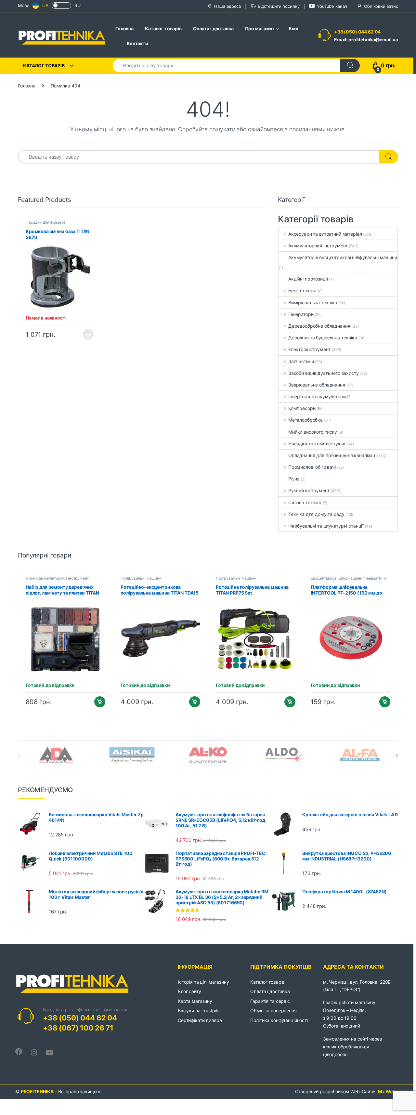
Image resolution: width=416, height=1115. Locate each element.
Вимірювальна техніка (312, 302)
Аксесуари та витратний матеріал (325, 234)
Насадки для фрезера (46, 222)
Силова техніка (304, 502)
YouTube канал (332, 6)
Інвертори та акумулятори (316, 396)
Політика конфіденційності (279, 1020)
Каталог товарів (163, 28)
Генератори (300, 314)
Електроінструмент (309, 349)
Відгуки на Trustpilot (199, 1010)
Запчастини (301, 361)
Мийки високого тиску (312, 432)
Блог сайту (189, 991)
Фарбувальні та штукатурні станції (325, 526)
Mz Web (387, 1091)
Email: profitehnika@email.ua (366, 39)
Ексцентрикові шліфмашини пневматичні (348, 578)
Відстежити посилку (278, 6)
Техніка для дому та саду (316, 514)
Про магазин (259, 28)
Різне (293, 478)
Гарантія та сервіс (270, 1001)
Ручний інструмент (308, 490)
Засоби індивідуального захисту (323, 373)
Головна (124, 28)
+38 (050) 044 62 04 (357, 31)
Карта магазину (195, 1001)
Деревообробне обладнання (319, 326)
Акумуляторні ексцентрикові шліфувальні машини (342, 257)
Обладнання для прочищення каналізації (333, 455)
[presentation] (396, 755)
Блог (294, 28)
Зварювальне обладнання (316, 384)
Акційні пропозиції (308, 279)
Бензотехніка (302, 290)
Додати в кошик (97, 701)
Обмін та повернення (273, 1010)
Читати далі (86, 334)
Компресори (301, 408)
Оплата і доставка (213, 28)
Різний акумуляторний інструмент (57, 578)
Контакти (137, 43)
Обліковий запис (381, 6)
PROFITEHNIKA (37, 1091)
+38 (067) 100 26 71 (78, 1028)
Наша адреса (227, 6)
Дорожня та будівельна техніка (322, 337)
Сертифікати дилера (200, 1020)
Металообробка (305, 420)
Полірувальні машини (141, 578)
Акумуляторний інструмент (317, 245)
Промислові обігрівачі (312, 467)
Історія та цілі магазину (203, 982)
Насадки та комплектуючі (316, 443)
